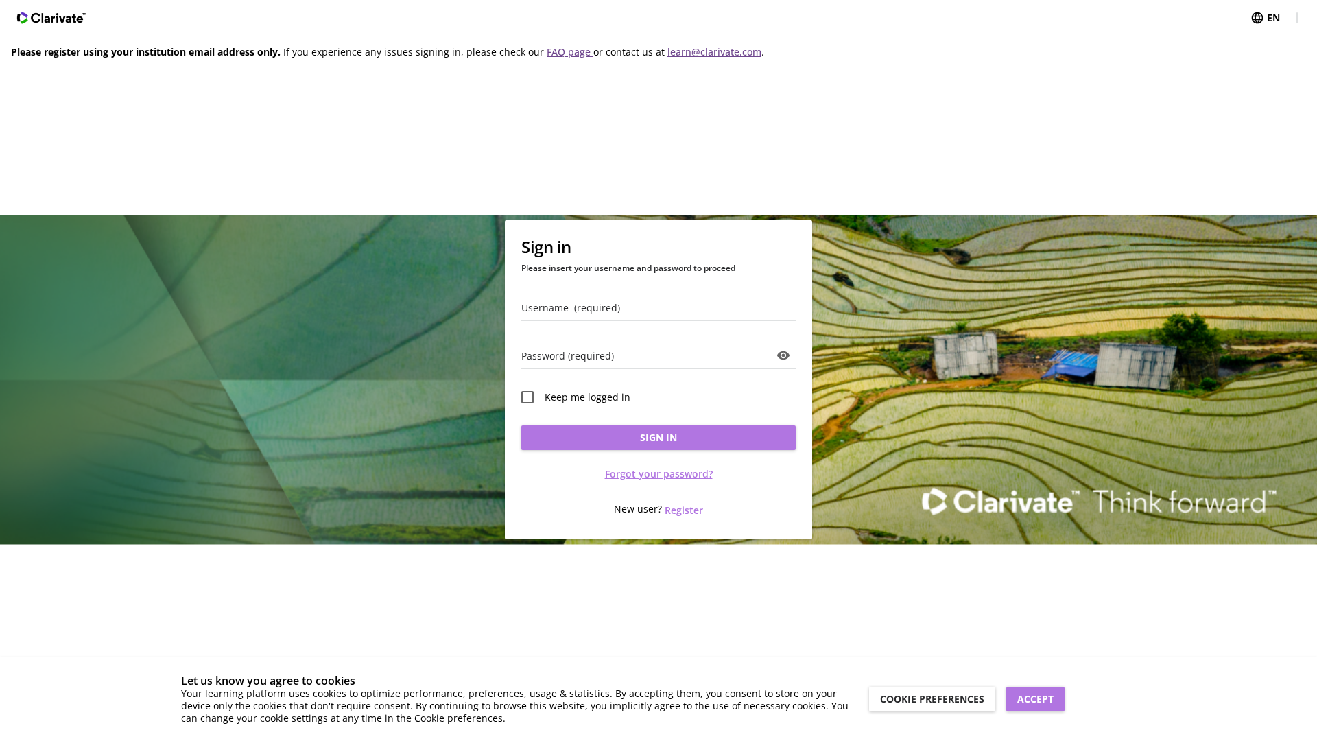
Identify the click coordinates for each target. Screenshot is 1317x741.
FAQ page (570, 51)
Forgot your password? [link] (659, 473)
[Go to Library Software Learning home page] (51, 17)
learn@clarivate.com (714, 51)
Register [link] (684, 510)
